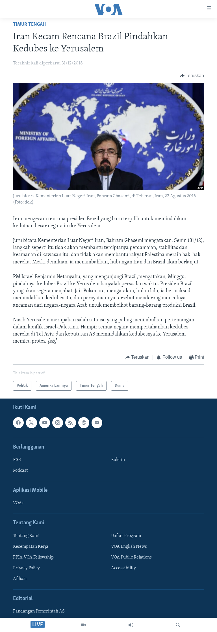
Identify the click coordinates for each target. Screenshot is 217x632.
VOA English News (129, 546)
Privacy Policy (26, 568)
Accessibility (123, 568)
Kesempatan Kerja (30, 546)
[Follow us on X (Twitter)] (31, 422)
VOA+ (18, 503)
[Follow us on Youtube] (44, 422)
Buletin (118, 460)
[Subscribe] (97, 422)
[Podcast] (83, 422)
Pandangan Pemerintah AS (39, 611)
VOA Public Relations (131, 557)
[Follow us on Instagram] (57, 422)
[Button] (192, 75)
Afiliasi (20, 579)
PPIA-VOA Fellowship (33, 557)
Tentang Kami (26, 536)
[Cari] (178, 625)
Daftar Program (126, 536)
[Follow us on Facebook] (18, 422)
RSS (17, 460)
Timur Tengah (29, 24)
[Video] (83, 625)
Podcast (20, 470)
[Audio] (130, 625)
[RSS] (70, 422)
